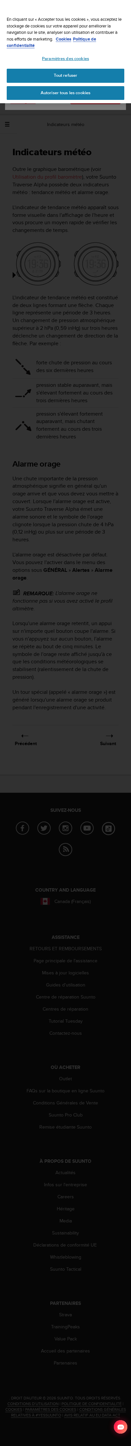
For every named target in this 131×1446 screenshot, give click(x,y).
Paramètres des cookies (65, 58)
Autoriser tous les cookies (65, 93)
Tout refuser (66, 75)
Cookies (63, 39)
